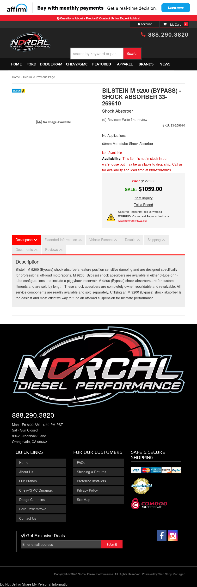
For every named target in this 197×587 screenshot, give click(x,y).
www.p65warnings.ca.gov (132, 220)
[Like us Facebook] (161, 535)
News (165, 64)
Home (16, 64)
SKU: (166, 125)
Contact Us (27, 518)
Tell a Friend (143, 204)
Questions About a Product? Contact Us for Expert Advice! (100, 18)
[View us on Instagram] (173, 535)
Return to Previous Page (39, 77)
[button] (105, 53)
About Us (26, 471)
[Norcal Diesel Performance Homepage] (30, 37)
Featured (101, 64)
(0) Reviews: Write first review (124, 119)
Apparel (125, 64)
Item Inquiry (144, 198)
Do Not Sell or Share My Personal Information (34, 584)
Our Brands (28, 480)
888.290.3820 (167, 34)
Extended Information (60, 239)
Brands (146, 64)
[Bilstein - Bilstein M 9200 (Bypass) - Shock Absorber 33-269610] (18, 92)
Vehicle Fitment (101, 239)
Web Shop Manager (171, 574)
